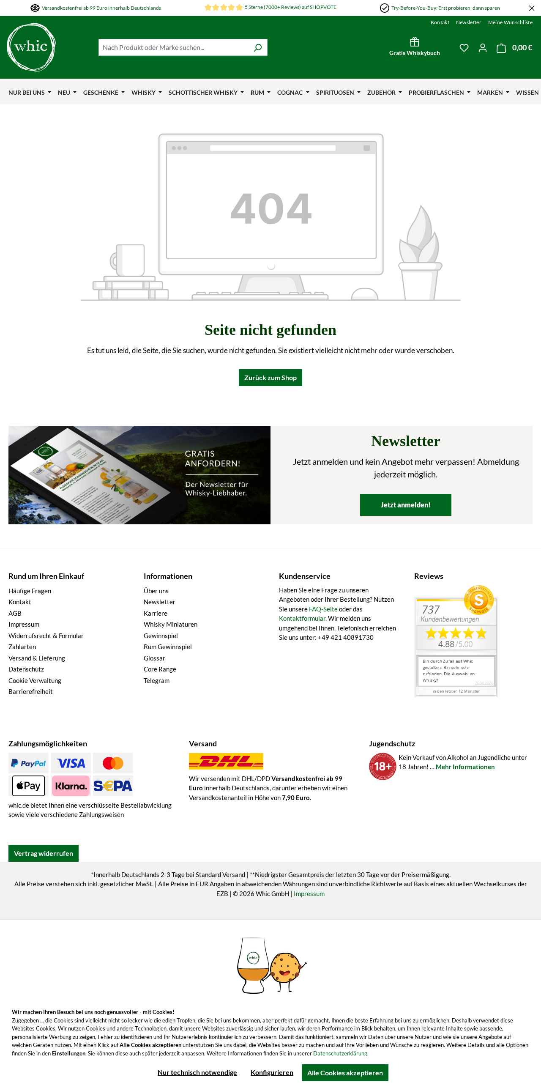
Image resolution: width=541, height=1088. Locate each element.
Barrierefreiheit (30, 691)
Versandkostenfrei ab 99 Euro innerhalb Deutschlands (101, 8)
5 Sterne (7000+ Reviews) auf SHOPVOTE (290, 7)
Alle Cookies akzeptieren (345, 1073)
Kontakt (440, 22)
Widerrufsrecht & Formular (46, 635)
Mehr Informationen (465, 766)
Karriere (155, 613)
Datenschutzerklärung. (341, 1053)
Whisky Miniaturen (170, 624)
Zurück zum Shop (270, 377)
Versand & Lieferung (36, 658)
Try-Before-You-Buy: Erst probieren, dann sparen (445, 8)
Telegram (156, 680)
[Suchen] (258, 47)
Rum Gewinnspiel (168, 646)
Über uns (156, 591)
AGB (15, 613)
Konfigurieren (272, 1072)
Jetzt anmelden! (406, 505)
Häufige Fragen (29, 591)
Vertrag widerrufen (43, 853)
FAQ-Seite (323, 609)
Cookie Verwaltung (34, 680)
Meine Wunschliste (510, 22)
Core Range (160, 669)
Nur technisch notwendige (197, 1072)
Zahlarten (22, 646)
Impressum (23, 624)
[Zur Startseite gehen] (48, 47)
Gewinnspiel (161, 635)
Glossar (154, 658)
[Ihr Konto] (482, 47)
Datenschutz (26, 669)
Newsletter (468, 22)
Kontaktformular (302, 618)
